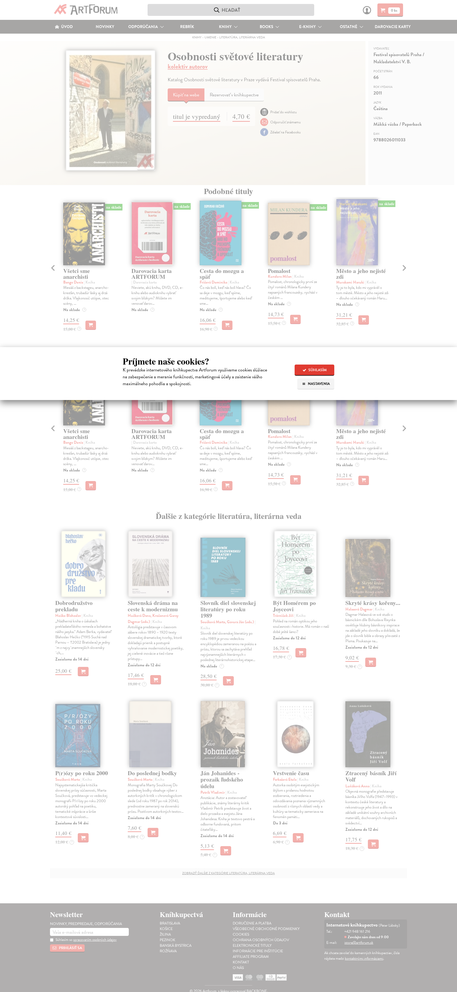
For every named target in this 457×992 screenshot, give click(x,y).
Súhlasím (317, 370)
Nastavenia (318, 384)
